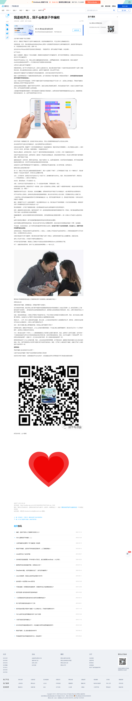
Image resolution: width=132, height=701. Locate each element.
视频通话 (71, 683)
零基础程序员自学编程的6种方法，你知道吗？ (29, 636)
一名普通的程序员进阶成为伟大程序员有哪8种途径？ (31, 598)
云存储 (107, 679)
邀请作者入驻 (35, 660)
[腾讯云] (5, 6)
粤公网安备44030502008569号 (83, 696)
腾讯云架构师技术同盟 (66, 660)
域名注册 (20, 679)
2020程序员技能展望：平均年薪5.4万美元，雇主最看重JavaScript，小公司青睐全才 (38, 559)
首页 (3, 10)
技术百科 (5, 669)
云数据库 (83, 679)
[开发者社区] (15, 6)
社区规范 (91, 658)
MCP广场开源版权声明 (94, 667)
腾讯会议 (33, 683)
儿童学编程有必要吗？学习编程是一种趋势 (28, 543)
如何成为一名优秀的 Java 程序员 (25, 581)
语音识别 (121, 683)
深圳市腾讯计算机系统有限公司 (48, 696)
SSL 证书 (108, 683)
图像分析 (83, 683)
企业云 (45, 683)
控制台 (114, 6)
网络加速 (71, 679)
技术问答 (5, 660)
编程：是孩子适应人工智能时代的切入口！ (28, 532)
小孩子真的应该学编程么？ (23, 619)
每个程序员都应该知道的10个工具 (25, 603)
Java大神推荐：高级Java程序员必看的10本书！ (29, 576)
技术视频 (5, 665)
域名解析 (96, 679)
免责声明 (91, 660)
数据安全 (20, 687)
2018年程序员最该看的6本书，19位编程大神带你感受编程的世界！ (35, 625)
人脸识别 (20, 683)
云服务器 (33, 679)
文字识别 (58, 687)
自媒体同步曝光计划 (37, 658)
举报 (82, 21)
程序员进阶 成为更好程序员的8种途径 (26, 592)
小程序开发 (96, 687)
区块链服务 (46, 679)
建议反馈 (107, 6)
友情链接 (91, 665)
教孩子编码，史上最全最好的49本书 (26, 630)
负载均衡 (33, 687)
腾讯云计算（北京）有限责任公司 (56, 698)
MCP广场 (41, 10)
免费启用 (76, 30)
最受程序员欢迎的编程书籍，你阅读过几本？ (28, 565)
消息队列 (58, 679)
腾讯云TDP (63, 665)
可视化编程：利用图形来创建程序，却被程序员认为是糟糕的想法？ (35, 587)
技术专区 (5, 672)
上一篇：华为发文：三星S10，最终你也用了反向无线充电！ (28, 517)
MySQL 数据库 (97, 683)
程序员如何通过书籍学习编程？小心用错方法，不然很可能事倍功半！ (35, 609)
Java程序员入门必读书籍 (23, 554)
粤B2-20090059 (70, 696)
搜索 (114, 10)
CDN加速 (58, 683)
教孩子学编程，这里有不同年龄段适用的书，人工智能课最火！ (33, 548)
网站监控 (108, 687)
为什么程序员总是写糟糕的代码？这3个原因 (28, 614)
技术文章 (5, 658)
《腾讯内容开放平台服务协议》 (69, 507)
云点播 (70, 687)
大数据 (82, 687)
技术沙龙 (5, 662)
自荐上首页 (34, 662)
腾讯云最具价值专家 (65, 658)
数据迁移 (121, 687)
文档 (102, 6)
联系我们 (91, 662)
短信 (44, 687)
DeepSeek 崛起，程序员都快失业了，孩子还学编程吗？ (32, 570)
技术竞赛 (34, 665)
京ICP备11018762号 (79, 698)
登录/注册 (125, 6)
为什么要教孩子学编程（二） (24, 537)
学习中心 (5, 667)
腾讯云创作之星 (64, 662)
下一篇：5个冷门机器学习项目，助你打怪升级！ (25, 519)
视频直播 (121, 679)
